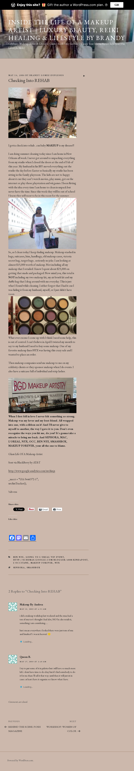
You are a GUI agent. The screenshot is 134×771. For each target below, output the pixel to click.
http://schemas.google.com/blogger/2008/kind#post (50, 560)
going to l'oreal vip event (45, 557)
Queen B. (25, 657)
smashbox (33, 567)
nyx (57, 563)
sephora (19, 567)
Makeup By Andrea (31, 604)
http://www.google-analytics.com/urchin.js (31, 471)
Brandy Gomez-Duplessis (46, 75)
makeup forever (42, 563)
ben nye (18, 557)
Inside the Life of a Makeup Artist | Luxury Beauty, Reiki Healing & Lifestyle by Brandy (66, 30)
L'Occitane (21, 563)
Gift (116, 5)
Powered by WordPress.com (20, 760)
